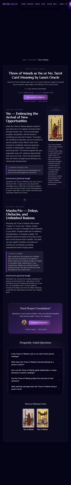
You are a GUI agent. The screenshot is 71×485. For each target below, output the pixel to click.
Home (24, 60)
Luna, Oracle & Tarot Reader (37, 89)
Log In (62, 4)
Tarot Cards (32, 60)
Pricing (49, 4)
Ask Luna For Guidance (36, 97)
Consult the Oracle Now (39, 323)
